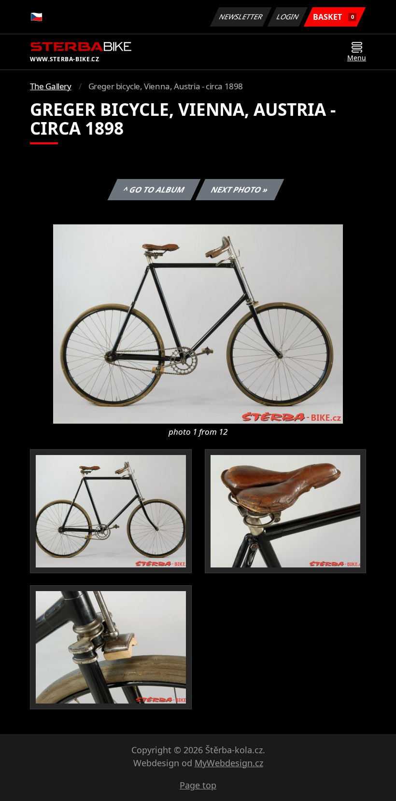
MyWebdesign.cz (229, 763)
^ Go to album (153, 189)
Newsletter (241, 16)
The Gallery (50, 86)
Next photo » (239, 189)
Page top (198, 785)
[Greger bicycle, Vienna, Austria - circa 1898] (198, 323)
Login (288, 16)
